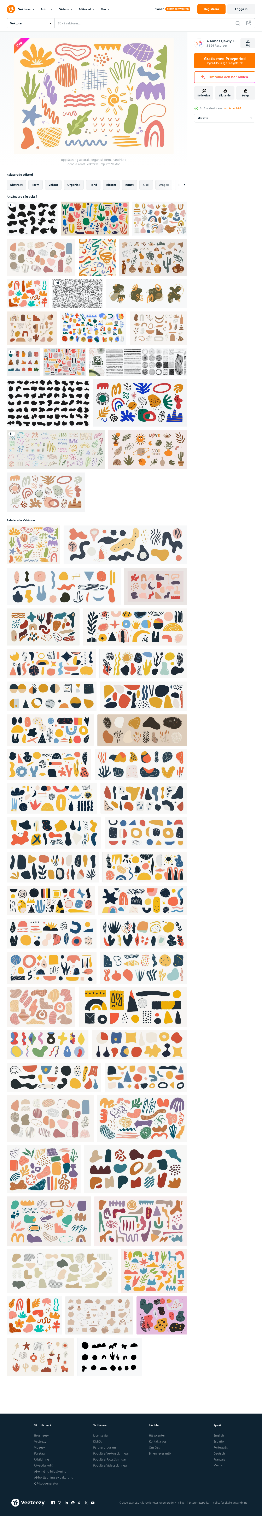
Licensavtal (101, 1435)
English (219, 1435)
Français (219, 1459)
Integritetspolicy (199, 1502)
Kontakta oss (158, 1441)
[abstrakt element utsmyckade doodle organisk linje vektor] (56, 449)
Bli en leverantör (160, 1453)
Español (219, 1441)
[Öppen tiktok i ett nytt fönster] (79, 1502)
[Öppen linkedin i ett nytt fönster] (66, 1502)
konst (129, 185)
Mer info (203, 118)
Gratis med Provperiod (225, 60)
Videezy (39, 1447)
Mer (103, 9)
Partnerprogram (104, 1447)
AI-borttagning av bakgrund (53, 1477)
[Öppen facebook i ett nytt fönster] (53, 1502)
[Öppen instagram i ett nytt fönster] (59, 1502)
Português (221, 1447)
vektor (53, 185)
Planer (159, 9)
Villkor (182, 1502)
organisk (73, 185)
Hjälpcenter (157, 1435)
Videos (64, 9)
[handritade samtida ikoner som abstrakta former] (23, 362)
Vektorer (24, 9)
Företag (39, 1453)
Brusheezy (41, 1435)
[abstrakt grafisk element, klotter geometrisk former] (99, 1315)
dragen (164, 185)
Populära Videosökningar (110, 1465)
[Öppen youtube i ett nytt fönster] (92, 1502)
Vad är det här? (232, 108)
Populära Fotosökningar (109, 1459)
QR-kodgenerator (46, 1483)
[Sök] (237, 23)
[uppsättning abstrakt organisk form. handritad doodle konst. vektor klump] (41, 257)
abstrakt (16, 185)
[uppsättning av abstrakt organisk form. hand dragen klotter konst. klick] (125, 544)
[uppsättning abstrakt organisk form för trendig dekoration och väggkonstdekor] (154, 1271)
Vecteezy (40, 1441)
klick (146, 185)
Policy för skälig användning (230, 1502)
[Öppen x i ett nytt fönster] (86, 1502)
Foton (45, 9)
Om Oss (154, 1447)
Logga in (241, 9)
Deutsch (219, 1453)
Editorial (85, 9)
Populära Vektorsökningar (111, 1453)
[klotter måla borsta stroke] (97, 257)
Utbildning (41, 1459)
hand (93, 185)
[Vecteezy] (11, 9)
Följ (248, 45)
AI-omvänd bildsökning (50, 1471)
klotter (111, 185)
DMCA (97, 1441)
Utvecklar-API (43, 1465)
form (35, 185)
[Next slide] (180, 185)
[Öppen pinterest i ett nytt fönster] (73, 1502)
